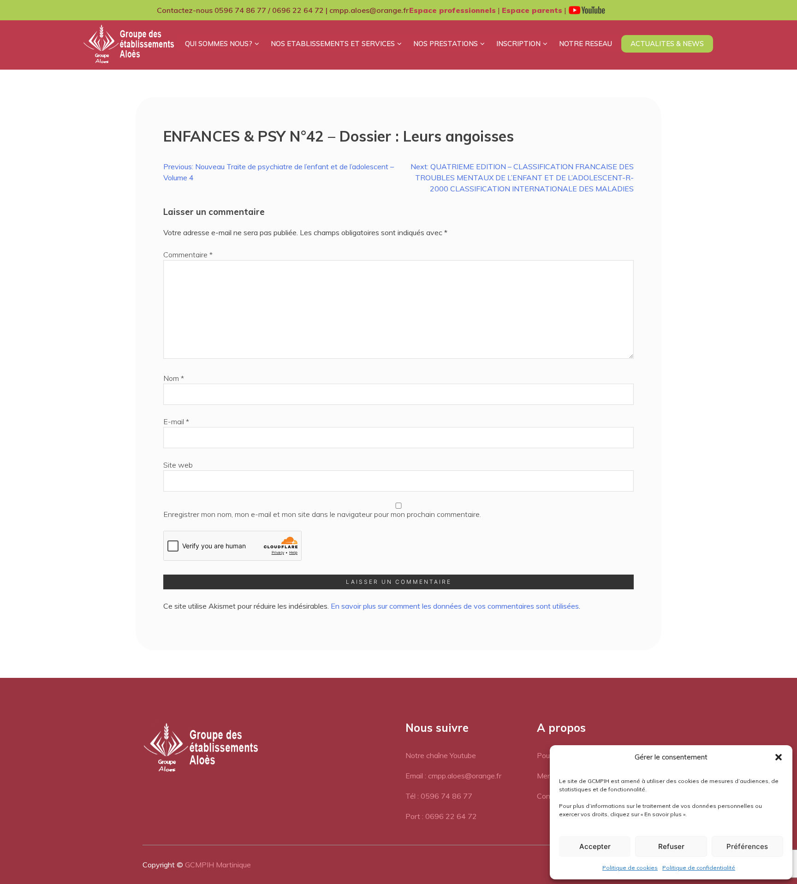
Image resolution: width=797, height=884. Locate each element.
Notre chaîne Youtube (440, 755)
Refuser (671, 846)
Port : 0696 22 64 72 (441, 816)
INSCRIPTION (518, 43)
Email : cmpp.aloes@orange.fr (453, 775)
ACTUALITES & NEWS (667, 43)
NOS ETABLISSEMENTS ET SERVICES (333, 43)
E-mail (176, 421)
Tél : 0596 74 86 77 (438, 796)
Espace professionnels (452, 10)
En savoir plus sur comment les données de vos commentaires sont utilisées (455, 606)
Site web (178, 464)
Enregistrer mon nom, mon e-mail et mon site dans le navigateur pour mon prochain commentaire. (322, 514)
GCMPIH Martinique (218, 864)
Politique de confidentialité (698, 867)
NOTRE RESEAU (585, 43)
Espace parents (532, 10)
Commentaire (188, 254)
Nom (173, 378)
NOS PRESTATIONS (445, 43)
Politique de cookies (630, 867)
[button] (778, 757)
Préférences (747, 846)
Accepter (595, 846)
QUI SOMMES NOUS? (218, 43)
